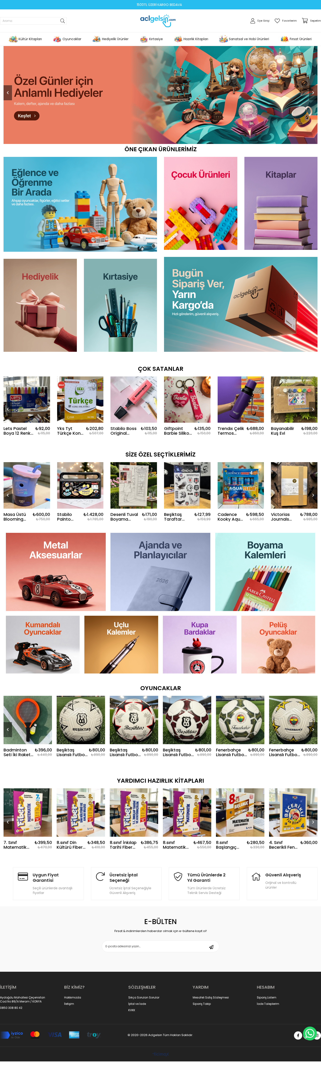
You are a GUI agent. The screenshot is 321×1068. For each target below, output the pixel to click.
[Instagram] (317, 1035)
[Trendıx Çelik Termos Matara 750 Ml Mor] (241, 399)
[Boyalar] (265, 572)
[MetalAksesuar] (56, 572)
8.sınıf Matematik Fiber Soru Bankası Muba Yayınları (124, 845)
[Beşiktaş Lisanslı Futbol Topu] (81, 720)
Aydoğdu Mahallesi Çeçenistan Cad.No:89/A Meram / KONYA (22, 999)
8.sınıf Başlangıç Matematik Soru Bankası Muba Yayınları (176, 845)
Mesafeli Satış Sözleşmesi (211, 997)
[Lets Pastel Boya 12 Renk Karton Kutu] (27, 399)
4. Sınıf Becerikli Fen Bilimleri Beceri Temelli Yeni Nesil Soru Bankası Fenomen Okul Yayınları (231, 845)
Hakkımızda (72, 997)
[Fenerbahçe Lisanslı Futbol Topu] (240, 720)
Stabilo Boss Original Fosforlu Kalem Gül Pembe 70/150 (123, 431)
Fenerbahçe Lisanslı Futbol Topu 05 (124, 752)
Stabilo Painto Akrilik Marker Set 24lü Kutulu (68, 517)
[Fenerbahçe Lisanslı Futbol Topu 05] (134, 720)
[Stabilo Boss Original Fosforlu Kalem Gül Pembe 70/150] (133, 399)
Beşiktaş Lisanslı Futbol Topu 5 (18, 752)
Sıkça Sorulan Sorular (143, 997)
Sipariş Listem (266, 997)
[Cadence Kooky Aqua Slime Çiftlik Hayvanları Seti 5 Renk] (241, 485)
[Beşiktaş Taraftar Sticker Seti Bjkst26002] (187, 485)
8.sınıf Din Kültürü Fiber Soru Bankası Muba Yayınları (17, 845)
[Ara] (62, 20)
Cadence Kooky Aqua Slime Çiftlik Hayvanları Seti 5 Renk (230, 517)
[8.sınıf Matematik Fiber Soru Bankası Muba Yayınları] (134, 812)
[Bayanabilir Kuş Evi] (294, 399)
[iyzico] (50, 1035)
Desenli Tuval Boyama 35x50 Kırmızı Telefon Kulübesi (124, 517)
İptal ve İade (137, 1004)
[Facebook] (298, 1035)
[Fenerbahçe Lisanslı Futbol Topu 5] (187, 720)
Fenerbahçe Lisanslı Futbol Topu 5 (177, 752)
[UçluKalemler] (121, 644)
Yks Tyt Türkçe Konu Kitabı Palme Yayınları (70, 431)
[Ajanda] (160, 572)
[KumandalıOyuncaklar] (43, 644)
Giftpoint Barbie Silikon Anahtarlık (178, 431)
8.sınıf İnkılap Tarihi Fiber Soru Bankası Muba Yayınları (70, 845)
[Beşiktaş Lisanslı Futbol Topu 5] (28, 720)
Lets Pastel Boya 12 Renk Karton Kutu (17, 431)
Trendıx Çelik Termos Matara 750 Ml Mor (231, 431)
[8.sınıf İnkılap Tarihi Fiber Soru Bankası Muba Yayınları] (81, 812)
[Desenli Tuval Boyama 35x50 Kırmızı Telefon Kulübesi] (133, 485)
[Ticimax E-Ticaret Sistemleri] (160, 1054)
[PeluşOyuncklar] (278, 644)
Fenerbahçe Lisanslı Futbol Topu (230, 752)
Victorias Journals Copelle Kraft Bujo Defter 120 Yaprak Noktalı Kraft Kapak (285, 517)
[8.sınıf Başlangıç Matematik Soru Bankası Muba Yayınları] (187, 812)
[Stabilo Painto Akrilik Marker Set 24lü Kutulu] (80, 485)
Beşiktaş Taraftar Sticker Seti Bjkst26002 (176, 517)
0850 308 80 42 (11, 1008)
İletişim (69, 1004)
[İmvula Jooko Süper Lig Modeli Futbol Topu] (293, 720)
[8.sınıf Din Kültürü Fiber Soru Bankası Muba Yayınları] (28, 812)
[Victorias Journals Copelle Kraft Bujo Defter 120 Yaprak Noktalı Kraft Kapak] (294, 485)
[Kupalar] (200, 644)
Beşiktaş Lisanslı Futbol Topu (71, 752)
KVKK (131, 1010)
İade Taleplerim (268, 1004)
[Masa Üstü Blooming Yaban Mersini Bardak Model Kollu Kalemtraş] (27, 485)
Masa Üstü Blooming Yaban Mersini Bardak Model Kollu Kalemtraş (15, 517)
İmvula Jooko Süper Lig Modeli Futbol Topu (283, 752)
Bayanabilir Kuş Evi (282, 431)
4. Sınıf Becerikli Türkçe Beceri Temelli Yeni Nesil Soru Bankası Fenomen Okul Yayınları (283, 845)
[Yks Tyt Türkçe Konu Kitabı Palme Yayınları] (80, 399)
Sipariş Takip (202, 1004)
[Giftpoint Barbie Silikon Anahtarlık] (187, 399)
